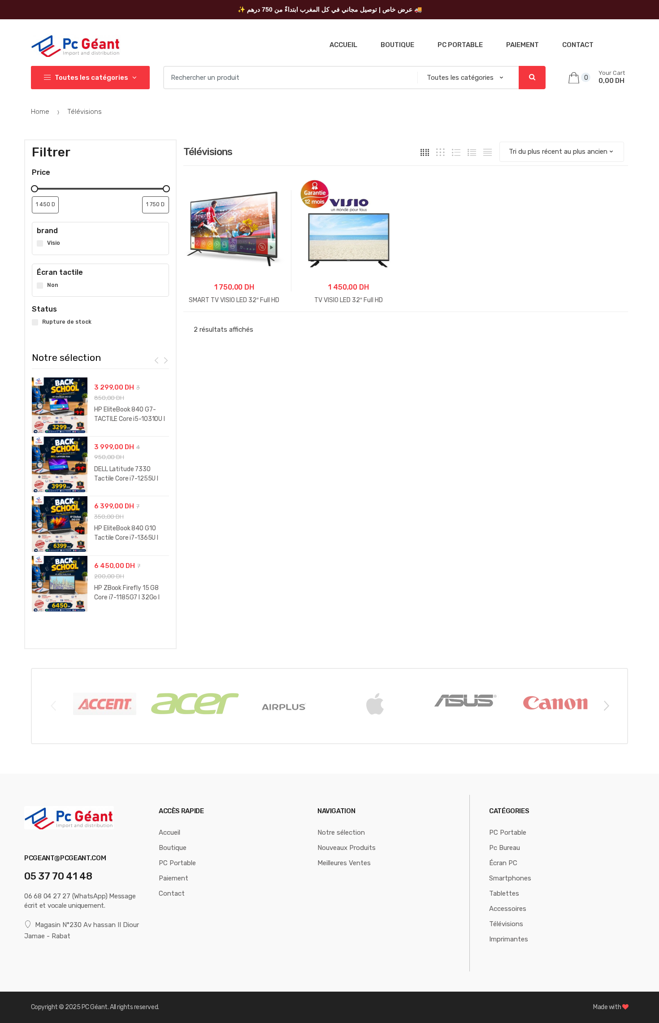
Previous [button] (52, 705)
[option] (100, 496)
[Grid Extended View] (440, 152)
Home (40, 112)
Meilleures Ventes (344, 863)
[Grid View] (425, 152)
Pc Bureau (504, 848)
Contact (578, 45)
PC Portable (460, 45)
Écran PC (503, 863)
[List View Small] (487, 152)
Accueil (343, 45)
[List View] (472, 152)
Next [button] (606, 705)
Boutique (397, 45)
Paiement (522, 45)
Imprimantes (508, 939)
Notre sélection (341, 832)
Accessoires (507, 909)
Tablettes (504, 893)
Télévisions (506, 924)
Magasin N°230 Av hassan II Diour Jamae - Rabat (81, 930)
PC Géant (95, 1007)
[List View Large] (456, 152)
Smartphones (510, 878)
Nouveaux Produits (346, 848)
